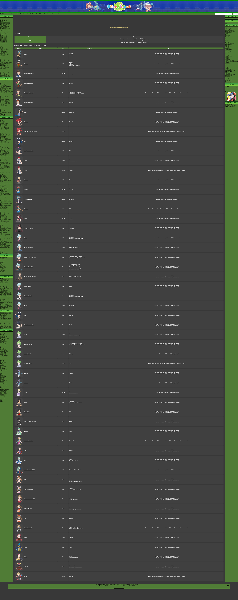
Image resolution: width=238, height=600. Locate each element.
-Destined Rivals (3, 349)
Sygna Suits (227, 45)
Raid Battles (2, 337)
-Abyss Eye (2, 377)
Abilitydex (2, 46)
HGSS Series (2, 270)
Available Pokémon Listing (230, 31)
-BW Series (2, 365)
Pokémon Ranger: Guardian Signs (5, 195)
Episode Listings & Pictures (5, 80)
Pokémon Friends (3, 125)
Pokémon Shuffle (3, 165)
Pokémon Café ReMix (4, 127)
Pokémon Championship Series (6, 60)
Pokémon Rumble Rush (4, 152)
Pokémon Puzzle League (5, 234)
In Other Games (3, 243)
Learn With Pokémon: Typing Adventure (5, 187)
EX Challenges (228, 66)
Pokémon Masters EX (4, 128)
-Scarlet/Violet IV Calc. (4, 53)
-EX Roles (227, 47)
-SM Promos (2, 373)
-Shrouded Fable (3, 354)
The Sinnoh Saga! (3, 87)
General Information (4, 257)
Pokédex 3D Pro (3, 185)
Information (227, 26)
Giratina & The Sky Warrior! (5, 291)
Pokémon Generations (4, 99)
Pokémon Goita (3, 251)
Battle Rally (227, 58)
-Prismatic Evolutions (4, 351)
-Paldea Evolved (3, 360)
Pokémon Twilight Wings (5, 100)
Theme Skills (227, 63)
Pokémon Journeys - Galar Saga (6, 91)
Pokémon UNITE (3, 129)
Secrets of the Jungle (4, 307)
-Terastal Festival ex (4, 388)
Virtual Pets (2, 248)
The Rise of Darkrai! (4, 290)
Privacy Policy (123, 584)
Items (226, 54)
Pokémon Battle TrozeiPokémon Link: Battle (6, 161)
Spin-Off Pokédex (3, 47)
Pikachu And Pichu (3, 314)
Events (226, 72)
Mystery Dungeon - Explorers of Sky (6, 202)
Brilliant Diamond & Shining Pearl (6, 134)
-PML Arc (227, 40)
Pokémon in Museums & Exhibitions (5, 64)
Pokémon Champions (4, 123)
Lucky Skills (227, 36)
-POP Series (2, 375)
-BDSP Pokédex (3, 29)
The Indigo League (3, 82)
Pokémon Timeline (3, 58)
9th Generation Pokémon (5, 74)
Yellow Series (2, 263)
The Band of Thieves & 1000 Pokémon (5, 164)
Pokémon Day (3, 66)
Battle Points (227, 68)
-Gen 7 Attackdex (3, 41)
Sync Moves (227, 59)
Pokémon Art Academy (4, 162)
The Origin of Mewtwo (4, 279)
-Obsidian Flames (3, 359)
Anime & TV (6, 78)
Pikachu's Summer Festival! (5, 318)
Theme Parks (2, 70)
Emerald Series (3, 267)
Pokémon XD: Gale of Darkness (6, 213)
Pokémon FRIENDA (4, 253)
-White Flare (2, 348)
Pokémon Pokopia (3, 124)
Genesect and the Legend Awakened (5, 298)
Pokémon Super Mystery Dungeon (5, 168)
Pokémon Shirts (3, 69)
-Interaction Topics (228, 51)
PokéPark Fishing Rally (4, 222)
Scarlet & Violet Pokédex (37, 13)
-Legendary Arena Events (230, 74)
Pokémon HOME (3, 136)
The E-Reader (2, 223)
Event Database (3, 73)
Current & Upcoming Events (5, 72)
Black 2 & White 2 (3, 176)
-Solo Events (227, 76)
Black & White (3, 175)
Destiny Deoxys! (3, 286)
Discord (22, 13)
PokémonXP (2, 61)
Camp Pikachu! (3, 316)
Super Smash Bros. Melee (5, 230)
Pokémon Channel (3, 215)
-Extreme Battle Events (229, 79)
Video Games (6, 117)
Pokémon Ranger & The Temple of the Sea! (6, 289)
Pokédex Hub (28, 13)
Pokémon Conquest (4, 182)
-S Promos (2, 400)
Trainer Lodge (227, 50)
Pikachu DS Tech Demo (4, 221)
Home (8, 13)
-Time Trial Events (228, 80)
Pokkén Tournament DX (4, 153)
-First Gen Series (3, 369)
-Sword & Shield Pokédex (5, 28)
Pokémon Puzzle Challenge (5, 228)
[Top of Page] (228, 586)
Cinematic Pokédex (4, 51)
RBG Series (2, 262)
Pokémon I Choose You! (4, 304)
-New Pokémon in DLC (4, 75)
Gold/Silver (2, 225)
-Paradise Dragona (3, 390)
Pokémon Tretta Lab (4, 178)
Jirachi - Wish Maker (4, 285)
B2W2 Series (2, 272)
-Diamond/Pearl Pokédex (5, 23)
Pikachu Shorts (6, 311)
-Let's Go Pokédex (3, 27)
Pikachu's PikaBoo (3, 315)
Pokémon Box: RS (3, 216)
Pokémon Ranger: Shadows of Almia (6, 204)
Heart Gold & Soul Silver (4, 193)
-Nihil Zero (2, 379)
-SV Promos (2, 399)
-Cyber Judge (2, 396)
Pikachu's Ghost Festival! (5, 319)
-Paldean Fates (3, 357)
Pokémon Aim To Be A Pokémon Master (6, 93)
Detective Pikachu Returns (5, 131)
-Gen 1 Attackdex (3, 35)
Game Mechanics (3, 52)
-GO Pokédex (2, 31)
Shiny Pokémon (3, 97)
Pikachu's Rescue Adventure (5, 313)
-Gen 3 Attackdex (3, 37)
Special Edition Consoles (5, 245)
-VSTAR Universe (3, 397)
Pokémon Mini (3, 229)
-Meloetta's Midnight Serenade (6, 297)
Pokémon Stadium (3, 237)
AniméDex (2, 81)
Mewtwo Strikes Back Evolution (6, 306)
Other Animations (3, 108)
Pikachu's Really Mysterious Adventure (5, 324)
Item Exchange (228, 55)
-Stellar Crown (3, 353)
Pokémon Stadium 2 (4, 227)
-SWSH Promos (3, 372)
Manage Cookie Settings (132, 584)
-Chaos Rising (3, 343)
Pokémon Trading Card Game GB (6, 238)
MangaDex (2, 258)
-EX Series (2, 367)
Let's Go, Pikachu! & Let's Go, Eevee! (6, 149)
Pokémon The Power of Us (5, 305)
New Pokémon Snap (4, 143)
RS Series (2, 265)
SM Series (2, 274)
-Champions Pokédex (4, 33)
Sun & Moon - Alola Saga (5, 90)
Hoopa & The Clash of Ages (5, 301)
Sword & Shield (3, 133)
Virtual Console (3, 244)
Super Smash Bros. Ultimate (5, 156)
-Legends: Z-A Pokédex (4, 32)
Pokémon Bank (3, 159)
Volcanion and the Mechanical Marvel (6, 303)
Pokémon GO (2, 126)
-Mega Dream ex (3, 380)
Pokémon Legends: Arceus (5, 135)
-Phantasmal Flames (4, 345)
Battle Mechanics (228, 56)
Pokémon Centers (3, 59)
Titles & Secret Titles (229, 69)
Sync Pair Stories (228, 44)
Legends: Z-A (2, 122)
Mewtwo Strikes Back (4, 280)
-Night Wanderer (3, 392)
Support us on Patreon (119, 588)
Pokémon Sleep (3, 130)
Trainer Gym (227, 52)
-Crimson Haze (3, 394)
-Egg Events (227, 73)
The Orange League (4, 83)
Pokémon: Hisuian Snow (5, 102)
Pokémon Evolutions (4, 101)
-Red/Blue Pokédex (4, 20)
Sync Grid (227, 62)
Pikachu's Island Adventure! (5, 320)
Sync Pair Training (228, 67)
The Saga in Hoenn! (4, 85)
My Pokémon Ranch (4, 207)
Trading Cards (7, 330)
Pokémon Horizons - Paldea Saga (6, 94)
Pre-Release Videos (229, 28)
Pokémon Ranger (3, 218)
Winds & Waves (3, 119)
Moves (226, 34)
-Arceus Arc (227, 42)
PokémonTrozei (3, 220)
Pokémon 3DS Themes (4, 246)
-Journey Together (3, 350)
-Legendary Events (228, 75)
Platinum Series (3, 269)
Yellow (1, 233)
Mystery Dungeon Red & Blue (6, 219)
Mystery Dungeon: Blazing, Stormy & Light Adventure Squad (6, 197)
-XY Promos (2, 374)
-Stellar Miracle (3, 391)
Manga (6, 255)
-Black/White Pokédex (4, 24)
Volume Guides (3, 261)
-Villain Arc (227, 41)
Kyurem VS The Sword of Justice (6, 296)
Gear (226, 37)
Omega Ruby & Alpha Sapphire (6, 158)
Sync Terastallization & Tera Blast (231, 61)
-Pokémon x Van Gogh (4, 65)
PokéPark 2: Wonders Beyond (6, 183)
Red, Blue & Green (3, 232)
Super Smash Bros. (4, 239)
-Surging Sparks (3, 352)
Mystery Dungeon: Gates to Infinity (5, 181)
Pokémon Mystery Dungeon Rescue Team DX (5, 140)
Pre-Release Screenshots (230, 27)
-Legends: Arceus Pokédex (5, 30)
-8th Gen (1, 57)
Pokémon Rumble (3, 196)
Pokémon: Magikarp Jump (5, 151)
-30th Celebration (3, 341)
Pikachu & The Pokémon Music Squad (6, 328)
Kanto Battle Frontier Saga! (5, 86)
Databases (6, 16)
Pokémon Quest (3, 155)
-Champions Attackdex (4, 44)
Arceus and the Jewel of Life (5, 292)
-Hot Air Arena (3, 386)
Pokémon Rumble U (4, 179)
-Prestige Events (228, 81)
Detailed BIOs (2, 260)
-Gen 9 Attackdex (3, 43)
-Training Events (228, 82)
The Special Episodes (4, 95)
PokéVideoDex (3, 107)
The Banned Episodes (4, 96)
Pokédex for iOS (3, 189)
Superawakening (228, 48)
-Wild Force (2, 395)
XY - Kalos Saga (3, 89)
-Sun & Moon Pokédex (4, 26)
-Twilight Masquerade (4, 355)
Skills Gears (227, 65)
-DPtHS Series (3, 366)
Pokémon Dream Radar (4, 177)
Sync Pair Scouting (228, 32)
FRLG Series (2, 266)
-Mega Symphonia (3, 383)
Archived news (3, 18)
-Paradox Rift (2, 358)
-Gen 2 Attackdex (3, 36)
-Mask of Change (3, 393)
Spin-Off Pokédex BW (4, 49)
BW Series (2, 271)
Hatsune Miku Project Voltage (6, 62)
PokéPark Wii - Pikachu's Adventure (5, 199)
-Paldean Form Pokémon (5, 76)
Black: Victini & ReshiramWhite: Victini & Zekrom (6, 295)
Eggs (226, 38)
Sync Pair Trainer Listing (229, 30)
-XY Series (2, 364)
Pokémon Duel (3, 171)
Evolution (226, 33)
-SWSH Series (3, 362)
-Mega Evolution (3, 346)
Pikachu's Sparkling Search (5, 322)
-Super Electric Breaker (4, 389)
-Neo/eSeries (2, 368)
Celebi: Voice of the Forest (5, 284)
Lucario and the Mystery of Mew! (6, 287)
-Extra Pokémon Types (4, 333)
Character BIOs (3, 259)
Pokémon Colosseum (4, 212)
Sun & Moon (2, 146)
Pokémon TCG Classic (4, 338)
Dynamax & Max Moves (229, 60)
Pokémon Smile (3, 141)
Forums (12, 13)
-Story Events (227, 77)
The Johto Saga (3, 84)
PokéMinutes (2, 106)
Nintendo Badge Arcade (4, 173)
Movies (6, 276)
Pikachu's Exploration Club (5, 321)
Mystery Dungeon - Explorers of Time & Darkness (6, 206)
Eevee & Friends (3, 325)
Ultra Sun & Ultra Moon (4, 147)
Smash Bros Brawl (3, 208)
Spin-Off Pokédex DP (4, 48)
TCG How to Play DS (4, 188)
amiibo (1, 249)
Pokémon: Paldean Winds (5, 103)
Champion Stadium (228, 49)
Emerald (1, 211)
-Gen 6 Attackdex (3, 40)
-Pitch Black (2, 342)
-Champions (2, 55)
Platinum (1, 192)
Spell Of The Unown (4, 282)
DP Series (2, 268)
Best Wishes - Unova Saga (5, 88)
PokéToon (2, 104)
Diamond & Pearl (3, 191)
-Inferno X (2, 381)
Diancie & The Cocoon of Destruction (5, 300)
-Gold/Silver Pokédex (4, 21)
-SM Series (2, 363)
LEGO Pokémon (3, 68)
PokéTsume (2, 115)
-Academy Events (228, 78)
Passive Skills (227, 35)
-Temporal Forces (3, 356)
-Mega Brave (2, 382)
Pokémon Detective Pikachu (5, 309)
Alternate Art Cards (4, 336)
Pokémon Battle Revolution (5, 200)
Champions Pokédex (49, 13)
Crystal (1, 226)
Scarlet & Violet (3, 121)
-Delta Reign (2, 340)
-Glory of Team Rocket (4, 385)
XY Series (2, 273)
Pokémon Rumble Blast (4, 184)
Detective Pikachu (3, 154)
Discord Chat (2, 71)
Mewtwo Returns (3, 283)
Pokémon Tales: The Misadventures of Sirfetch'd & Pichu (6, 112)
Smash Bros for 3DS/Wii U (5, 172)
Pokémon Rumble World (4, 166)
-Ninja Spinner (2, 378)
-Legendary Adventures (229, 43)
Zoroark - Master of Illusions (5, 293)
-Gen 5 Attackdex (3, 39)
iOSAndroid (226, 23)
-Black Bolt (2, 347)
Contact (17, 13)
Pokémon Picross (3, 169)
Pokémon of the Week (4, 54)
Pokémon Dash (3, 214)
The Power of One (3, 281)
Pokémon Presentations (4, 67)
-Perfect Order (3, 344)
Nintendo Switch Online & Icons (6, 250)
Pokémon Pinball (3, 236)
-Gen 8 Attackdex (3, 42)
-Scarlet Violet (2, 361)
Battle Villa (227, 57)
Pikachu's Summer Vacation (5, 312)
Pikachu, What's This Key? (5, 326)
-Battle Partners (3, 387)
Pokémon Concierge (4, 110)
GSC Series (2, 264)
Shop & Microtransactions (230, 70)
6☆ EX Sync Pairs (228, 46)
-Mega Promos (3, 371)
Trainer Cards (2, 334)
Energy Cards (2, 335)
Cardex (1, 50)
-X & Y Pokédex (3, 25)
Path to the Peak (3, 105)
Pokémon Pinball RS (4, 217)
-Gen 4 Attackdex (3, 38)
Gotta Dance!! (3, 317)
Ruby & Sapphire (3, 210)
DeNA (237, 87)
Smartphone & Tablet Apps (5, 247)
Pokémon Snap (3, 235)
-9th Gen (1, 56)
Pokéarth (57, 13)
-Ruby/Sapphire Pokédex (5, 22)
